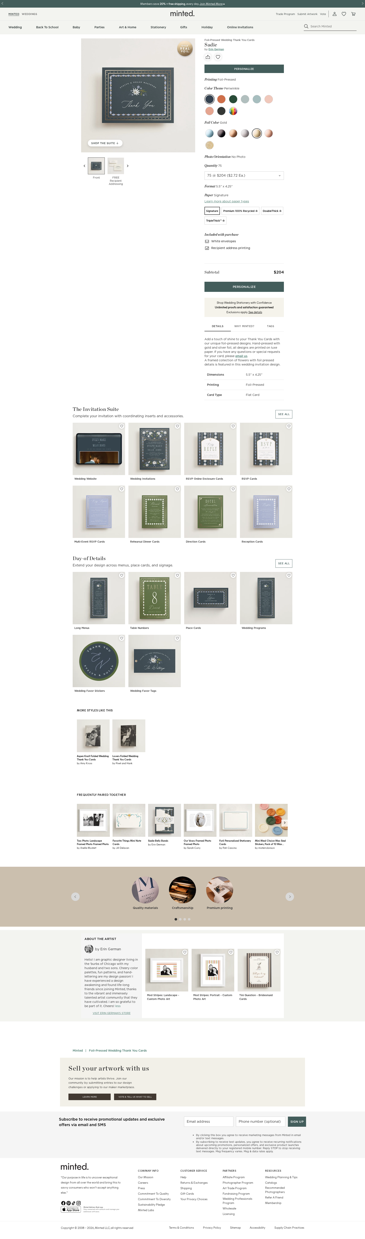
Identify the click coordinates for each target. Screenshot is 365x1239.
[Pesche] (209, 111)
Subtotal (211, 272)
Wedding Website (85, 478)
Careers (143, 1183)
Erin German (216, 49)
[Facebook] (63, 1202)
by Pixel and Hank (122, 763)
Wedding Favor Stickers (89, 690)
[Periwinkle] (209, 99)
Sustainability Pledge (151, 1204)
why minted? (244, 326)
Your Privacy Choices (193, 1199)
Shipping (186, 1188)
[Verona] (221, 99)
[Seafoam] (257, 99)
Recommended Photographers (275, 1190)
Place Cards (193, 628)
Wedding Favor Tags (143, 690)
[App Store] (71, 1211)
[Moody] (221, 111)
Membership (273, 1203)
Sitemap (235, 1227)
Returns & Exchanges (194, 1183)
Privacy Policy (212, 1227)
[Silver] (245, 133)
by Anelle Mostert (86, 847)
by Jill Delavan (121, 847)
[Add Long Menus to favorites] (121, 575)
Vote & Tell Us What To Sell (135, 1097)
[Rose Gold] (269, 133)
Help (183, 1177)
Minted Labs (146, 1210)
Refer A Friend (274, 1197)
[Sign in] (334, 14)
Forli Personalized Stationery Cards (235, 842)
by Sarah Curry (192, 847)
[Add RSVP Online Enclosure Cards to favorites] (233, 426)
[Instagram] (78, 1202)
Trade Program (285, 14)
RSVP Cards (249, 478)
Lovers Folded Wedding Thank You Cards (125, 757)
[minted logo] (182, 13)
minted (13, 14)
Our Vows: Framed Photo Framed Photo (197, 842)
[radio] (212, 211)
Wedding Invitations (142, 478)
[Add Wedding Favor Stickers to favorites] (121, 638)
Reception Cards (252, 541)
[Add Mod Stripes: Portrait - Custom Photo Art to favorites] (230, 952)
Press (141, 1188)
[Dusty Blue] (245, 99)
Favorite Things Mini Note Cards (127, 842)
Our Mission (145, 1177)
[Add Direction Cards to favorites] (233, 489)
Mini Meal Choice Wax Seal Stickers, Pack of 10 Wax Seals (270, 842)
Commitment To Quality (153, 1194)
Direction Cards (196, 541)
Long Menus (81, 628)
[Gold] (257, 133)
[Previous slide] (84, 165)
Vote (323, 14)
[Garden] (233, 99)
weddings (29, 14)
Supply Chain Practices (289, 1227)
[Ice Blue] (209, 133)
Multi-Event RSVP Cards (89, 541)
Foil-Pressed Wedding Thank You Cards (229, 40)
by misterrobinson (265, 847)
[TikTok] (73, 1202)
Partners (229, 1170)
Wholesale (229, 1208)
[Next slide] (127, 165)
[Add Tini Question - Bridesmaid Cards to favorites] (277, 952)
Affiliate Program (234, 1177)
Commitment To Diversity (154, 1199)
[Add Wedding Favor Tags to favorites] (177, 638)
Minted (78, 1050)
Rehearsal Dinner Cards (144, 541)
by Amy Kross (84, 763)
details (218, 326)
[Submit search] (306, 26)
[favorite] (218, 57)
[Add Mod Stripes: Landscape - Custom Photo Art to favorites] (184, 952)
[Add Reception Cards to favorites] (288, 489)
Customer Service (193, 1170)
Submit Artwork (307, 14)
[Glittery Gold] (209, 145)
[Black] (221, 133)
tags (270, 326)
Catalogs (271, 1183)
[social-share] (207, 57)
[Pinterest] (68, 1202)
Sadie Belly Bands (158, 840)
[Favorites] (343, 14)
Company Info (148, 1170)
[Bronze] (233, 133)
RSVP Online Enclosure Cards (204, 478)
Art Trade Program (235, 1188)
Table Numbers (139, 628)
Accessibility (257, 1227)
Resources (273, 1170)
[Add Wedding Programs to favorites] (288, 575)
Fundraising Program (236, 1194)
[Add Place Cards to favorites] (233, 575)
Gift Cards (187, 1194)
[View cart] (353, 14)
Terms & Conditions (181, 1227)
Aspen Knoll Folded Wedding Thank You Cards (93, 757)
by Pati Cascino (228, 847)
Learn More (90, 1097)
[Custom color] (233, 111)
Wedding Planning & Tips (281, 1177)
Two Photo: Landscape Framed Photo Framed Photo (93, 842)
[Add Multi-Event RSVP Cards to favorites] (121, 489)
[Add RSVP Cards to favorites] (288, 426)
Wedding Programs (254, 628)
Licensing (229, 1214)
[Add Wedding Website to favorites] (121, 426)
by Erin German (156, 844)
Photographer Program (238, 1183)
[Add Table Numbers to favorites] (177, 575)
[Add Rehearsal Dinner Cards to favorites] (177, 489)
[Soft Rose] (269, 99)
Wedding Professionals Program (237, 1201)
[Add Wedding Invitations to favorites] (177, 426)
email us (241, 356)
